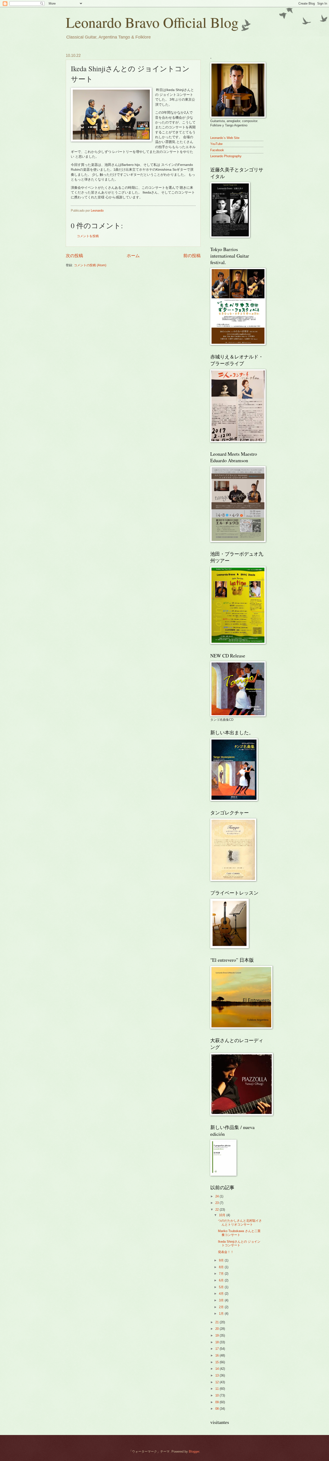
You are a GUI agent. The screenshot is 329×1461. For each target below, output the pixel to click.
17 (217, 1349)
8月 (222, 1267)
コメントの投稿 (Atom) (90, 265)
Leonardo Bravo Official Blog (152, 22)
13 (217, 1375)
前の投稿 (192, 255)
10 (217, 1395)
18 (217, 1342)
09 (217, 1402)
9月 (222, 1260)
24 (217, 1196)
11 (217, 1388)
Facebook (217, 150)
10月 (222, 1215)
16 (217, 1355)
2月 (222, 1307)
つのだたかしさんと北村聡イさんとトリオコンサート (240, 1222)
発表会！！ (226, 1252)
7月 (222, 1273)
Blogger (194, 1451)
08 (217, 1408)
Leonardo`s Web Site (224, 138)
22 (217, 1209)
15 (217, 1362)
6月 (222, 1280)
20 (217, 1329)
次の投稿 (74, 255)
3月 (222, 1300)
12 (217, 1382)
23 (217, 1203)
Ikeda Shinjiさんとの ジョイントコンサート (239, 1243)
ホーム (133, 255)
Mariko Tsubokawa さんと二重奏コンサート (239, 1232)
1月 (222, 1313)
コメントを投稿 (88, 236)
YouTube (216, 144)
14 (217, 1368)
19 (217, 1335)
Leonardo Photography (226, 156)
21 (217, 1322)
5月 (222, 1287)
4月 (222, 1293)
